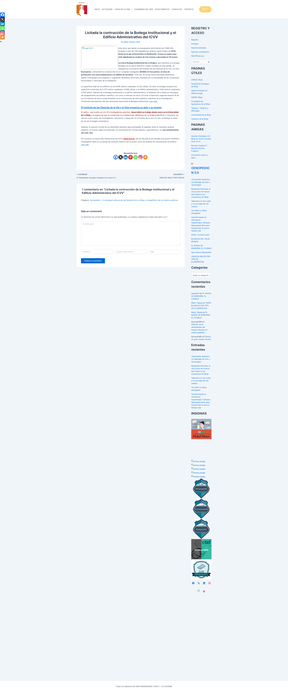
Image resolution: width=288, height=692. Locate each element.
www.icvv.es (129, 139)
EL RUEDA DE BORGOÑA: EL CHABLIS (201, 296)
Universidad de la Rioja (201, 115)
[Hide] (1, 42)
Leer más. (153, 101)
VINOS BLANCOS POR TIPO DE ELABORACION (201, 305)
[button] (205, 9)
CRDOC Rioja (196, 80)
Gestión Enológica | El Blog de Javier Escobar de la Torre (201, 139)
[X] (120, 157)
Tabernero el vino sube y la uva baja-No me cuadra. (201, 204)
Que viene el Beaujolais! (201, 252)
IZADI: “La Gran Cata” (200, 235)
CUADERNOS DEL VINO (143, 9)
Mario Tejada (196, 303)
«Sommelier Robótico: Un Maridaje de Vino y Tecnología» (200, 182)
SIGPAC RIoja (196, 97)
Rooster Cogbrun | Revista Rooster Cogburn (199, 148)
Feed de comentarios (200, 52)
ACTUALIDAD (107, 9)
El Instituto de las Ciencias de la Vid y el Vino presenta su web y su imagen (121, 107)
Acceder (194, 44)
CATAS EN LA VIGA (122, 9)
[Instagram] (140, 157)
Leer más (85, 144)
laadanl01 (195, 293)
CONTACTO (189, 9)
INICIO (97, 9)
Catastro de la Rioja (199, 119)
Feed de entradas (198, 48)
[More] (145, 157)
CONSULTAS (177, 9)
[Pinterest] (130, 157)
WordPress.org (197, 56)
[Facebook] (115, 157)
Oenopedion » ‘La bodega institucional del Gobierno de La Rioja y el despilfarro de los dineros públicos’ (134, 200)
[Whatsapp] (135, 157)
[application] (131, 9)
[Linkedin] (125, 157)
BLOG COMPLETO (162, 9)
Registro (194, 40)
